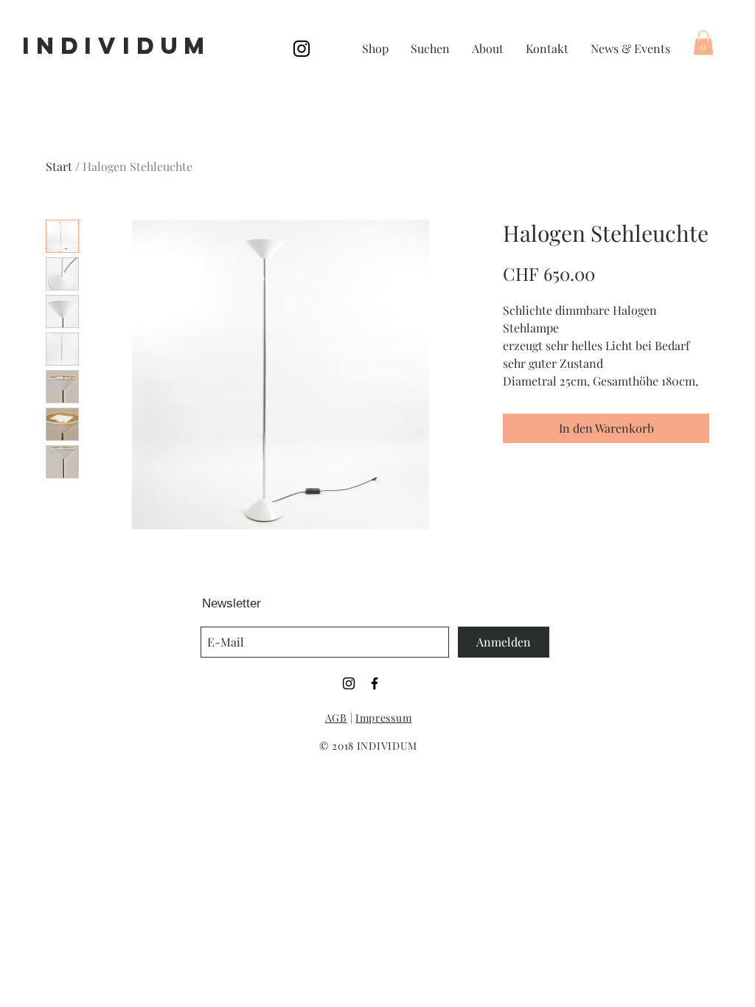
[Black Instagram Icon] (301, 49)
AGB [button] (336, 718)
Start (59, 166)
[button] (703, 42)
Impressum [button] (383, 718)
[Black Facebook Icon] (374, 683)
